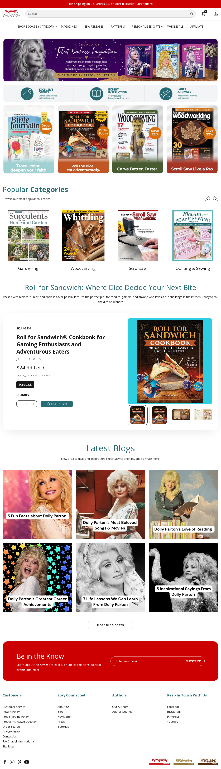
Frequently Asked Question (20, 722)
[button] (36, 26)
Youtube (172, 722)
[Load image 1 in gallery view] (138, 415)
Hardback (26, 385)
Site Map (8, 746)
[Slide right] (213, 415)
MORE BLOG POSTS (110, 625)
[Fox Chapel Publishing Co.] (110, 60)
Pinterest (173, 717)
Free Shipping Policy (16, 717)
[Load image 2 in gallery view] (159, 415)
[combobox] (110, 14)
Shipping (21, 375)
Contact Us (10, 736)
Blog (60, 712)
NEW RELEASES (94, 26)
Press (61, 722)
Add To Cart (59, 404)
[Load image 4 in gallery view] (203, 415)
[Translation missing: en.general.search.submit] (192, 14)
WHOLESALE (175, 26)
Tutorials (63, 727)
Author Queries (122, 712)
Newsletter (64, 717)
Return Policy (11, 712)
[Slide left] (127, 415)
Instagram (174, 712)
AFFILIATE (196, 26)
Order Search (11, 727)
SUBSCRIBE (193, 661)
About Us (63, 707)
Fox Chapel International (19, 741)
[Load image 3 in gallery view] (181, 415)
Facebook (173, 707)
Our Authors (120, 707)
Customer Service (14, 707)
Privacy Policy (11, 732)
